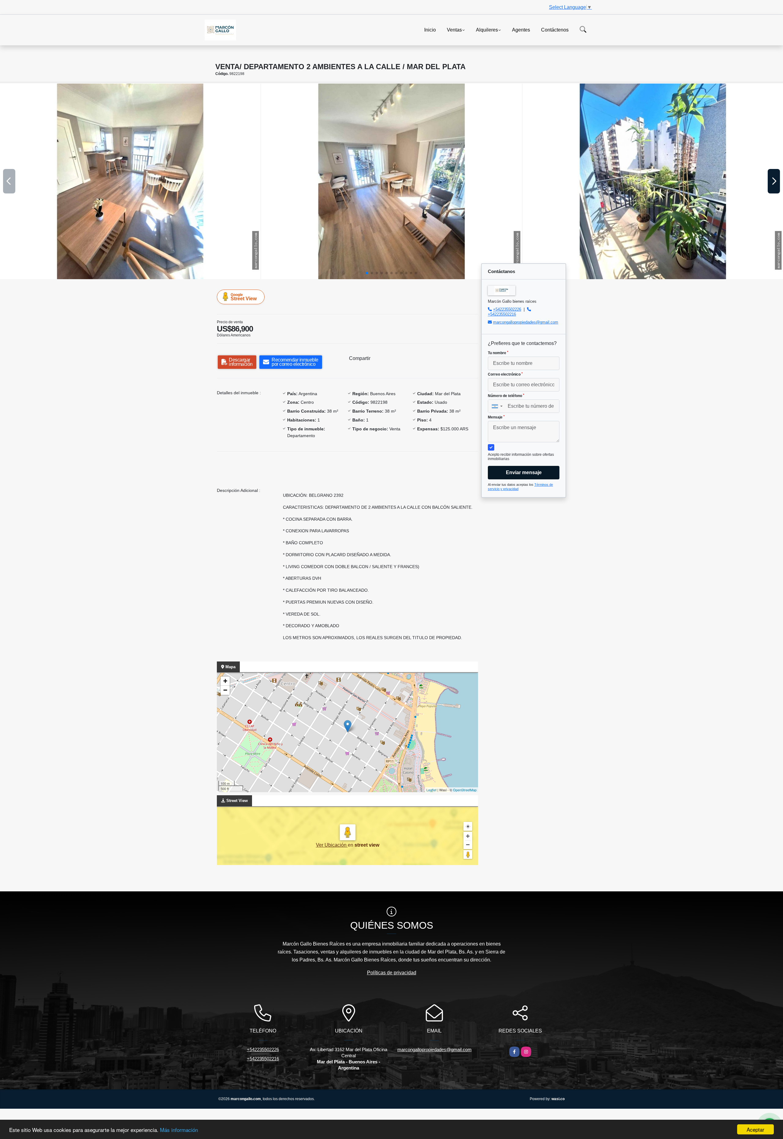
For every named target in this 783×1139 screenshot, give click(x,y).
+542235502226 (507, 309)
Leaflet (431, 789)
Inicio (430, 29)
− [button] (225, 690)
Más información (179, 1129)
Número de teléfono (506, 395)
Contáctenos (555, 29)
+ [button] (225, 681)
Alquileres (487, 29)
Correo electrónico (505, 374)
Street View (244, 297)
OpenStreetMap (465, 789)
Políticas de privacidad (391, 972)
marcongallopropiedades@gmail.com (525, 322)
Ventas (454, 29)
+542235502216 (502, 314)
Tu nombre (498, 352)
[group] (130, 181)
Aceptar (755, 1129)
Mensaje (496, 417)
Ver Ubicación (332, 845)
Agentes (521, 29)
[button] (367, 273)
